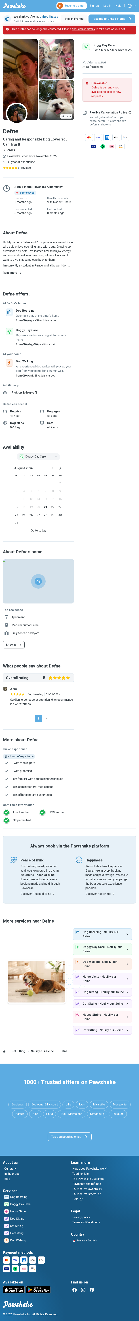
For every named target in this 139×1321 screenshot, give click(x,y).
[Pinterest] (92, 1289)
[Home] (4, 1051)
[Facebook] (74, 1289)
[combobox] (38, 456)
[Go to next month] (60, 468)
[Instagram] (83, 1289)
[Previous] (30, 718)
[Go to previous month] (52, 468)
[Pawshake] (14, 5)
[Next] (46, 718)
